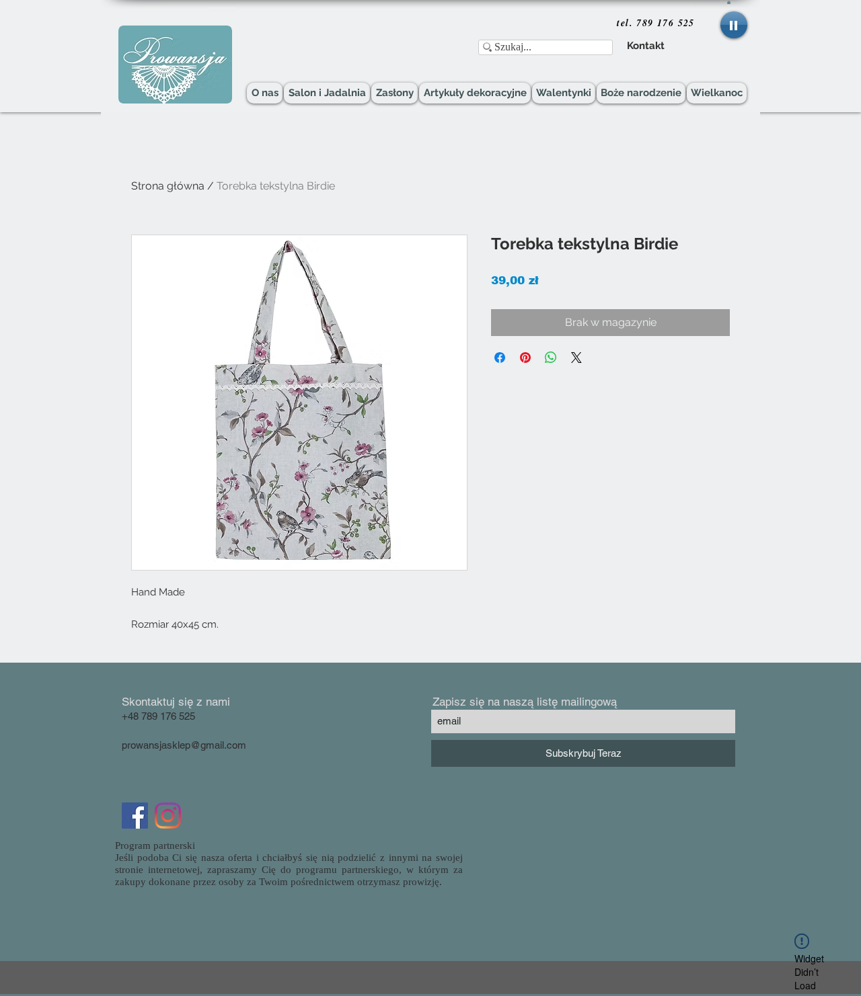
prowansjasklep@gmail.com (184, 745)
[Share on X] (576, 357)
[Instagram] (168, 815)
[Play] (733, 24)
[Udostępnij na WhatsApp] (551, 357)
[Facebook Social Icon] (135, 815)
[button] (729, 2)
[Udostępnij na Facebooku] (500, 357)
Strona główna (167, 185)
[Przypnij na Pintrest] (525, 357)
